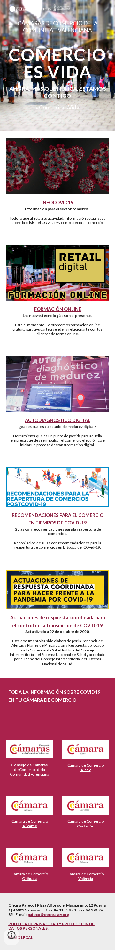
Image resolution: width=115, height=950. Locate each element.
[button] (11, 937)
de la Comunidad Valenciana (29, 771)
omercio (96, 765)
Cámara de (77, 765)
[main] (57, 65)
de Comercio (25, 769)
